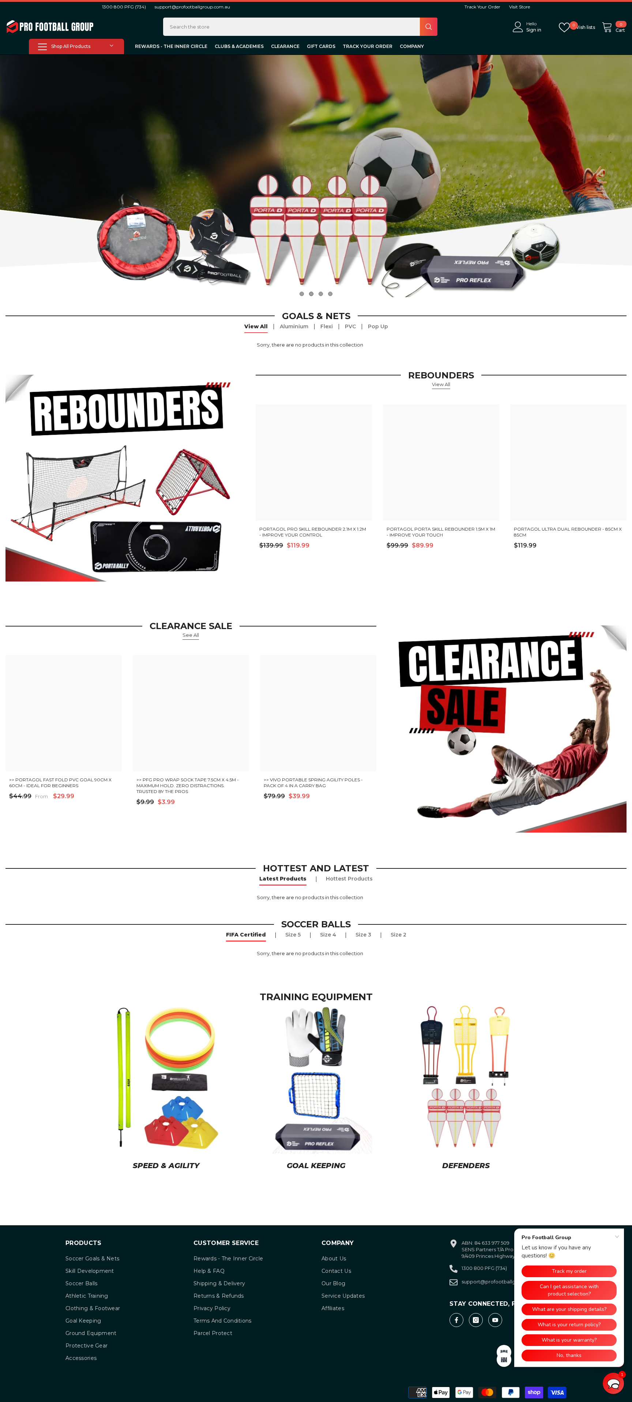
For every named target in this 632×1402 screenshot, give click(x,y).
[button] (613, 1383)
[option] (316, 176)
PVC (350, 326)
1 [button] (302, 294)
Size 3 (363, 934)
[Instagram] (476, 1320)
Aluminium (294, 326)
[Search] (300, 27)
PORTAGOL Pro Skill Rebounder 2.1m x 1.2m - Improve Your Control (312, 532)
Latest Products (282, 878)
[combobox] (291, 27)
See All (191, 635)
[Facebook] (456, 1320)
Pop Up (378, 326)
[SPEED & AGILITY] (166, 1078)
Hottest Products (349, 878)
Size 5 (293, 934)
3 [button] (321, 294)
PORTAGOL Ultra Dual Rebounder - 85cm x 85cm (568, 532)
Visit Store (519, 7)
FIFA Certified (246, 934)
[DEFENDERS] (466, 1078)
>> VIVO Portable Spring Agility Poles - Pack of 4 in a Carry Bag (313, 782)
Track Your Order (482, 7)
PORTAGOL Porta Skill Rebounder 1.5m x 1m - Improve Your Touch (441, 532)
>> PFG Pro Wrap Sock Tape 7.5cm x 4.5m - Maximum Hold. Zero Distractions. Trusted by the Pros (187, 785)
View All (256, 326)
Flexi (326, 326)
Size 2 (398, 934)
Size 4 (328, 934)
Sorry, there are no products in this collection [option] (310, 345)
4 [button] (330, 294)
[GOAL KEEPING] (316, 1078)
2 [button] (311, 294)
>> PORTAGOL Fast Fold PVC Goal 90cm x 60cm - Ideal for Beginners (60, 782)
